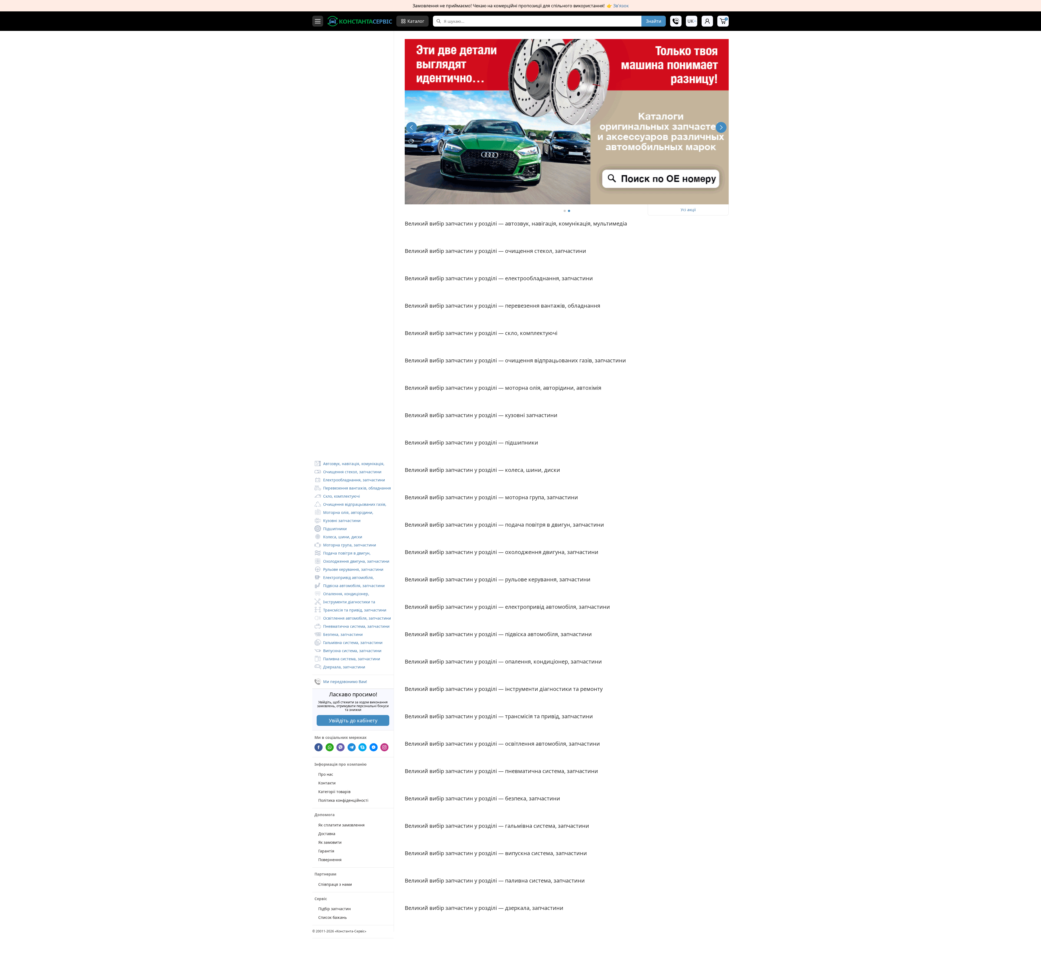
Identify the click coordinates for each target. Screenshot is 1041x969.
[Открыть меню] (317, 21)
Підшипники (335, 528)
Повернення (330, 859)
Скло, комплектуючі (341, 496)
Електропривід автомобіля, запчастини (344, 578)
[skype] (362, 747)
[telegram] (352, 747)
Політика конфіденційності (343, 800)
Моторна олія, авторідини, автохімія (343, 513)
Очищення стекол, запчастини (352, 471)
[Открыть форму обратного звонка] (676, 21)
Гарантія (326, 850)
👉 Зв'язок (618, 6)
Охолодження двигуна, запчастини (356, 561)
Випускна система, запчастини (352, 650)
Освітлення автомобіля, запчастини (357, 618)
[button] (691, 21)
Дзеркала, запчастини (344, 666)
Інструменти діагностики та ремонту (344, 602)
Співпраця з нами (335, 884)
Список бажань (332, 917)
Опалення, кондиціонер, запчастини (341, 594)
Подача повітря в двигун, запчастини (342, 554)
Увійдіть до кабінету (353, 720)
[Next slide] (721, 127)
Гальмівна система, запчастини (353, 642)
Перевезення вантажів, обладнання (357, 488)
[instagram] (384, 747)
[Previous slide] (411, 127)
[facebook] (318, 747)
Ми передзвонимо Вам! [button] (345, 681)
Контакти (327, 782)
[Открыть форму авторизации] (707, 21)
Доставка (326, 833)
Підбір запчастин (334, 908)
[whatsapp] (330, 747)
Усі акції (688, 209)
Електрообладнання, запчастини (354, 479)
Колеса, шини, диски (342, 536)
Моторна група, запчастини (349, 545)
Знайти (653, 21)
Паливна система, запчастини (351, 658)
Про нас (325, 774)
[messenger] (374, 747)
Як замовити (330, 842)
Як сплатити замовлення (341, 824)
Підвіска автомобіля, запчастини (354, 585)
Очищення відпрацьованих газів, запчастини (350, 505)
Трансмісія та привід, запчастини (354, 610)
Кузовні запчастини (342, 520)
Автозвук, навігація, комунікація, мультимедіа (349, 464)
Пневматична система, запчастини (356, 626)
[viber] (340, 747)
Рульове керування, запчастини (353, 569)
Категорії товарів (334, 791)
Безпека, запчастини (343, 634)
